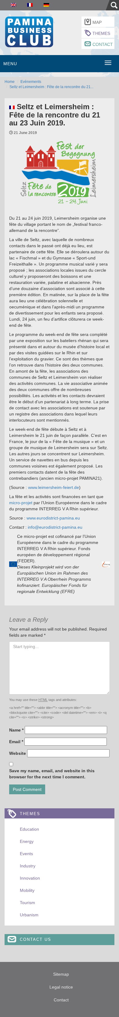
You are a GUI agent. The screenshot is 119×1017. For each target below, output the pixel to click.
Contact (102, 44)
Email (16, 741)
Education (29, 829)
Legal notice (61, 987)
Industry (27, 865)
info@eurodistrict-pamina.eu (55, 527)
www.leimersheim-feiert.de (53, 487)
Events (26, 853)
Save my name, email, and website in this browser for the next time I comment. (52, 773)
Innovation (30, 878)
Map (97, 22)
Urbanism (29, 914)
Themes (101, 33)
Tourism (27, 902)
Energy (27, 841)
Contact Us (35, 939)
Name (16, 730)
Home (10, 82)
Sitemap (61, 974)
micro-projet (20, 502)
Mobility (27, 890)
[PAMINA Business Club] (29, 31)
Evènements (30, 82)
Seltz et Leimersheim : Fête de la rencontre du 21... (51, 87)
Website (17, 753)
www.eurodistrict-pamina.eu (53, 518)
